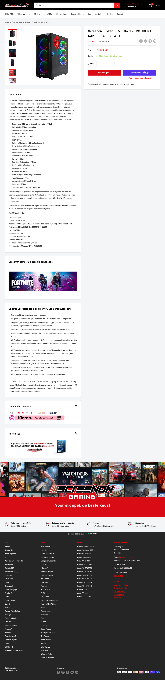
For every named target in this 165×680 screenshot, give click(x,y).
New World (45, 579)
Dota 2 (7, 604)
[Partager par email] (154, 41)
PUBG (43, 593)
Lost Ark (44, 564)
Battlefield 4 (9, 564)
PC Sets (37, 14)
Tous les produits (17, 22)
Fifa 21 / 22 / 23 (10, 622)
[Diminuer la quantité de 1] (99, 63)
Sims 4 (43, 622)
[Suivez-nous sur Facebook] (58, 672)
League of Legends (48, 561)
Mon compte (130, 6)
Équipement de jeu (95, 14)
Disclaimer (118, 598)
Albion (7, 547)
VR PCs (49, 14)
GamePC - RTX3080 (84, 575)
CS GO (7, 582)
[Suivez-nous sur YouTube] (72, 672)
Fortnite (8, 632)
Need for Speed (47, 575)
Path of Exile (45, 589)
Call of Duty (9, 579)
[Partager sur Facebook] (141, 41)
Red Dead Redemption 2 (50, 600)
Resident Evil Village (48, 604)
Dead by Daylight (11, 589)
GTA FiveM (9, 647)
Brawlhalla (8, 575)
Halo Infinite (45, 547)
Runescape (45, 615)
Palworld (44, 586)
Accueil (7, 22)
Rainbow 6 (45, 597)
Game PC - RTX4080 (84, 582)
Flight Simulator (11, 625)
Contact (120, 14)
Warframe (44, 650)
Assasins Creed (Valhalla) (14, 561)
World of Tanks (46, 654)
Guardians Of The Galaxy (14, 650)
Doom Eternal (10, 600)
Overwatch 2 (45, 582)
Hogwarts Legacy (47, 557)
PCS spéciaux (61, 14)
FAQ (115, 579)
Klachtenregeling (120, 591)
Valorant (44, 643)
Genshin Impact (11, 640)
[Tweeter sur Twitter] (150, 41)
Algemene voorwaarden (122, 585)
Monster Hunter (47, 572)
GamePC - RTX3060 (84, 568)
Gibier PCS (9, 14)
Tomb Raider (46, 640)
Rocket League (46, 611)
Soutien (110, 14)
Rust (43, 618)
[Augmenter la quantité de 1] (112, 63)
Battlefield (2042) (11, 572)
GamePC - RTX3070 (84, 572)
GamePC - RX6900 (84, 557)
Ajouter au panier (104, 73)
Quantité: (91, 64)
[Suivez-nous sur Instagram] (63, 672)
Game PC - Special (84, 597)
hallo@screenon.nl (126, 557)
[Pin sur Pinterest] (145, 41)
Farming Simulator (12, 618)
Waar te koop (118, 575)
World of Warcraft (47, 658)
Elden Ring (9, 607)
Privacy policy (119, 594)
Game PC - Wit (82, 589)
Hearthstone (45, 550)
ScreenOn (91, 41)
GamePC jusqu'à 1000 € (86, 550)
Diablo (7, 597)
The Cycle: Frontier (48, 632)
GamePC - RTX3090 (84, 579)
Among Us (9, 550)
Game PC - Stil (82, 593)
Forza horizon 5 (10, 636)
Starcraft (44, 625)
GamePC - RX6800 (84, 554)
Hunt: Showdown (47, 554)
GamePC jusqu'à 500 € (85, 547)
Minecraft (44, 568)
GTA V (7, 643)
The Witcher (45, 636)
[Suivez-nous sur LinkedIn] (76, 672)
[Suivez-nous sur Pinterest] (67, 672)
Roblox (43, 607)
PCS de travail (22, 14)
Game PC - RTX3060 (84, 564)
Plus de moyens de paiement (140, 78)
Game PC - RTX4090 (84, 586)
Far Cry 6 (8, 615)
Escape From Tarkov (12, 611)
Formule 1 (8, 629)
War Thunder (46, 647)
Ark (6, 557)
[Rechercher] (117, 5)
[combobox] (74, 5)
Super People (46, 629)
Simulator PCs (76, 14)
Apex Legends (10, 554)
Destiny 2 (8, 593)
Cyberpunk (9, 586)
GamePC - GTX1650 (84, 561)
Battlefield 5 (9, 568)
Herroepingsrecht (120, 588)
